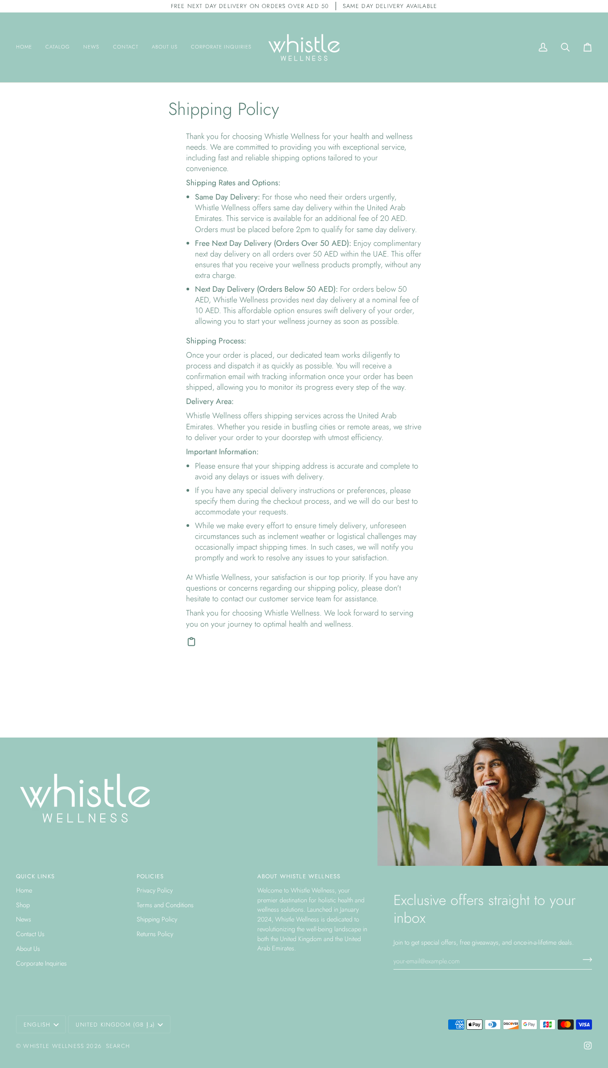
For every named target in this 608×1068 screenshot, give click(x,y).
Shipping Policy (157, 919)
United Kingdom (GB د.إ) (115, 1024)
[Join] (584, 960)
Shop (23, 904)
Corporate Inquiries (41, 963)
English (37, 1024)
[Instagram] (588, 1046)
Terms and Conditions (165, 904)
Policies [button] (150, 876)
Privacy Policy (155, 890)
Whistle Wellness (53, 1046)
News (23, 919)
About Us (28, 948)
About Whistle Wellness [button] (299, 876)
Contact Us (30, 933)
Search (118, 1046)
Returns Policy (155, 933)
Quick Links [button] (35, 876)
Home (24, 890)
